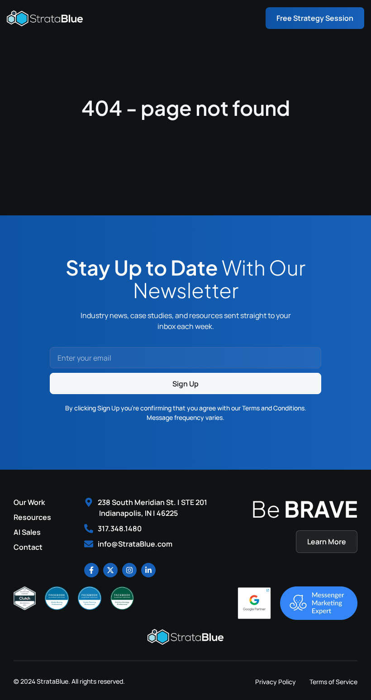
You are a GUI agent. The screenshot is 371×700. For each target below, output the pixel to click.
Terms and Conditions (273, 408)
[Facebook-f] (91, 570)
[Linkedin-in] (148, 570)
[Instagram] (129, 570)
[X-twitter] (110, 570)
